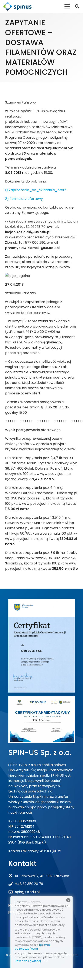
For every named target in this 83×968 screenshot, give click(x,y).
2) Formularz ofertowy (24, 198)
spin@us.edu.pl (27, 891)
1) (7, 190)
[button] (77, 6)
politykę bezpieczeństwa (32, 947)
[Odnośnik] (17, 6)
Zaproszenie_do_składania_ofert (37, 190)
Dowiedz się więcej (28, 961)
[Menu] (67, 6)
